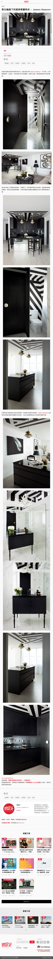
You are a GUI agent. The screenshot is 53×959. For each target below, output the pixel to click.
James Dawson (35, 71)
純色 (33, 63)
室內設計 (17, 63)
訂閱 (32, 942)
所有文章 (18, 810)
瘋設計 (9, 55)
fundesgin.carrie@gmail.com (22, 807)
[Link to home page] (7, 945)
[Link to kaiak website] (43, 946)
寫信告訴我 (18, 947)
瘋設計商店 (21, 819)
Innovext (49, 957)
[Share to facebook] (5, 59)
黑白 (29, 63)
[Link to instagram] (48, 942)
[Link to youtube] (44, 942)
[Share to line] (7, 59)
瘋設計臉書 (7, 822)
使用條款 (26, 947)
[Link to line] (41, 942)
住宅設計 (23, 63)
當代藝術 (6, 63)
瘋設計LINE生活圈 (34, 782)
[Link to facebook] (38, 942)
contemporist (8, 778)
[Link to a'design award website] (43, 950)
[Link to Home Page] (26, 2)
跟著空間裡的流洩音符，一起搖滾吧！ (19, 780)
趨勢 (5, 50)
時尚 (12, 63)
